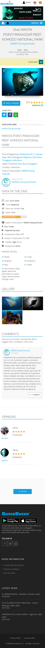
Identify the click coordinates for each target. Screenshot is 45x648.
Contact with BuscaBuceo (14, 565)
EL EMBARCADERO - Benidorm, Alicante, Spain (21, 594)
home (20, 50)
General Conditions (11, 569)
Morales (4, 438)
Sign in (28, 2)
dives (26, 50)
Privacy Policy (15, 638)
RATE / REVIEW (12, 103)
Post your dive (9, 573)
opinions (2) (37, 105)
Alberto (5, 460)
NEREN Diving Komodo (22, 43)
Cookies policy (29, 638)
